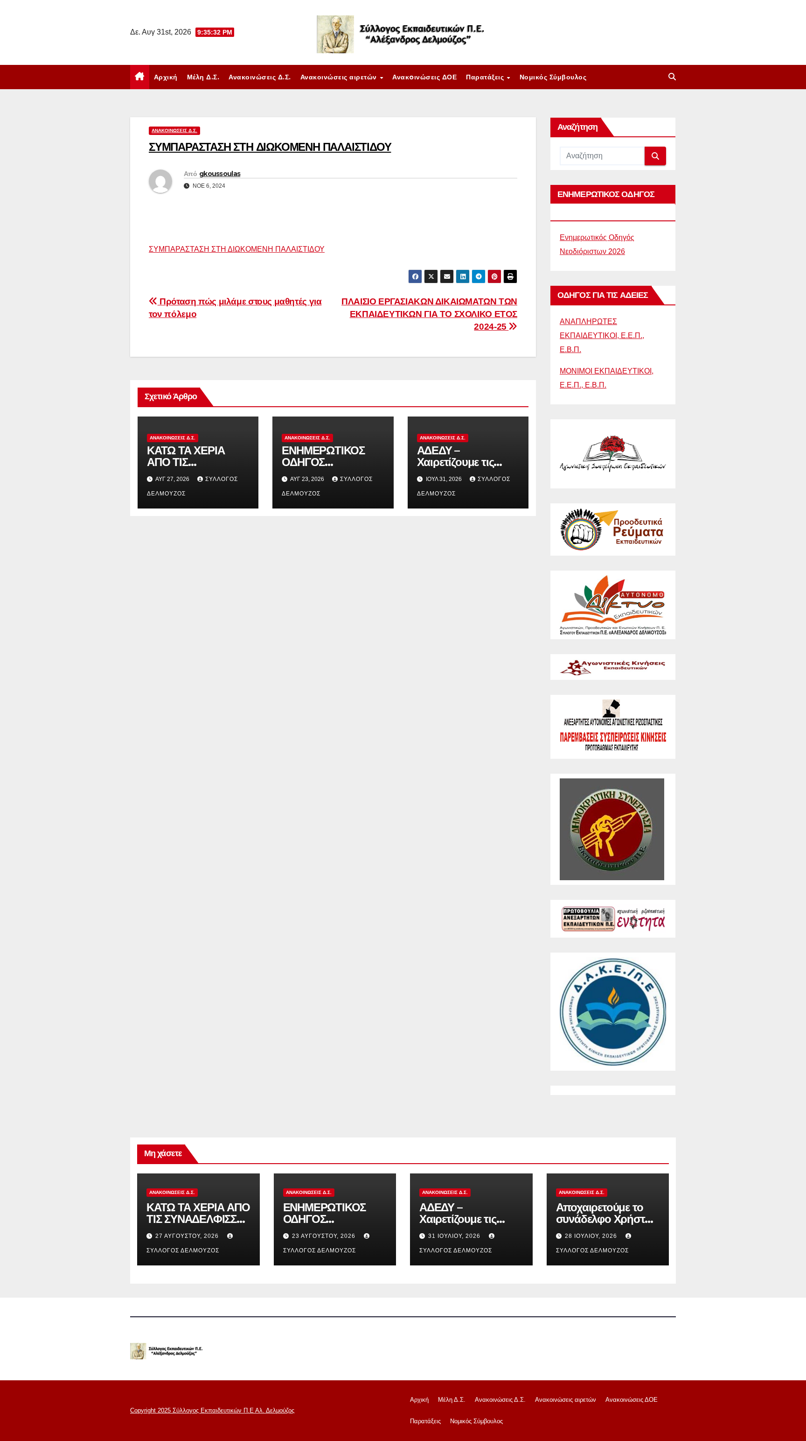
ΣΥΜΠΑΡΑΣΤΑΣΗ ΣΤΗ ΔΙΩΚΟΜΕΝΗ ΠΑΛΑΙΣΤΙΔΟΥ (237, 249)
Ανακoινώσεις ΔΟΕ (424, 77)
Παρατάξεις (486, 77)
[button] (672, 77)
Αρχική (166, 77)
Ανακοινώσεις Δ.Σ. (260, 77)
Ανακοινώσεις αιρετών (339, 77)
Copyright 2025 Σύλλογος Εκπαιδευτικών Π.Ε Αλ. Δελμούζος (212, 1410)
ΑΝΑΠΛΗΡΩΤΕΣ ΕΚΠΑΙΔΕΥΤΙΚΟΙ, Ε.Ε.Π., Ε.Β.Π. (602, 335)
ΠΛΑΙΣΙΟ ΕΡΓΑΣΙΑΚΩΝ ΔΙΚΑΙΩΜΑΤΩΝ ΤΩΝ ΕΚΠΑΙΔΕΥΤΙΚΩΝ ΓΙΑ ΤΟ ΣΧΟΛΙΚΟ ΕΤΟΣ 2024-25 (429, 314)
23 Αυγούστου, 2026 (324, 1236)
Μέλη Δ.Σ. (203, 77)
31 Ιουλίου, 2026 (455, 1236)
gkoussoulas (219, 174)
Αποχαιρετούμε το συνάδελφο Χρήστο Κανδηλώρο (603, 1219)
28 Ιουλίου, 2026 (592, 1236)
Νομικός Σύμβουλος (553, 77)
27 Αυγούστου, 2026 (188, 1236)
